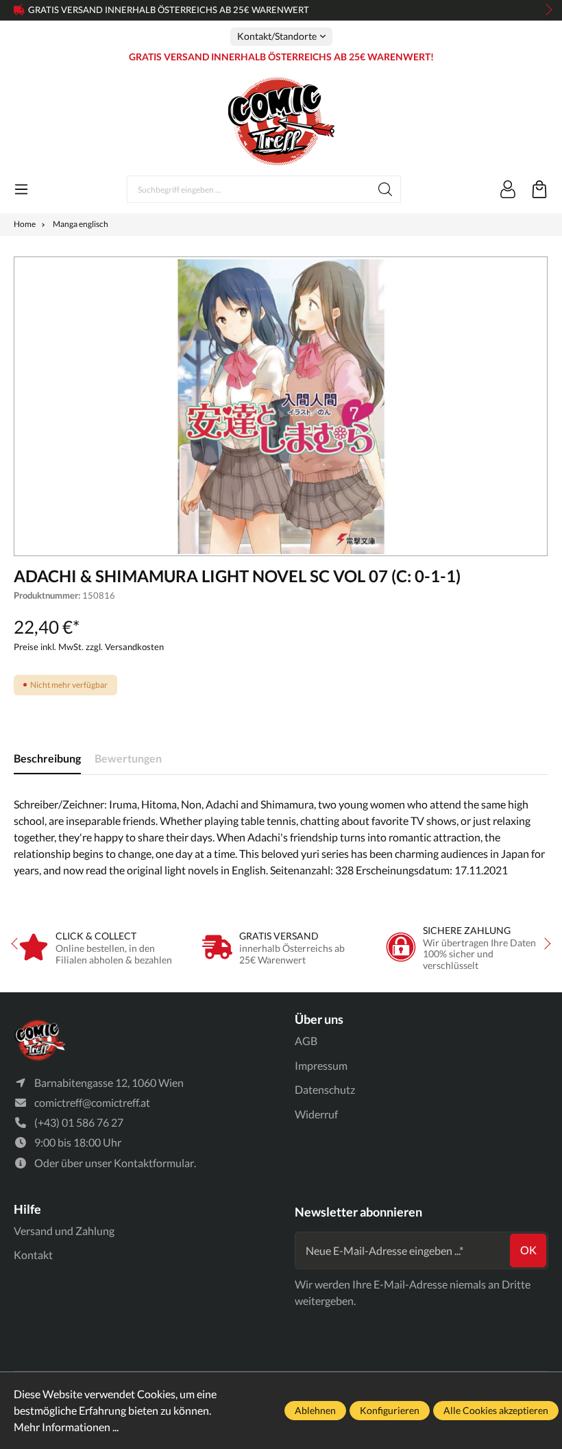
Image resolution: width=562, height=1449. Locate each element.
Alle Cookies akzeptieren (495, 1410)
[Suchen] (385, 189)
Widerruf (316, 1114)
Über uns (319, 1019)
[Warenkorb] (539, 189)
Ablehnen (315, 1410)
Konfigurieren (389, 1410)
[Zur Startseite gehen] (281, 121)
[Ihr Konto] (508, 189)
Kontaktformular (154, 1162)
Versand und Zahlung (64, 1230)
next (545, 10)
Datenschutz (325, 1089)
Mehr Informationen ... (66, 1426)
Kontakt (33, 1254)
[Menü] (21, 189)
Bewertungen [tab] (128, 758)
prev (20, 10)
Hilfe (27, 1209)
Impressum (321, 1065)
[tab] (47, 758)
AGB (306, 1040)
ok (528, 1249)
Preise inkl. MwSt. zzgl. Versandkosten (89, 646)
